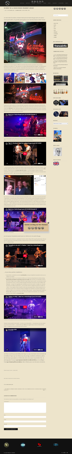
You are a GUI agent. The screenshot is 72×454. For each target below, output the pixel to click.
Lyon (12, 384)
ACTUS (23, 10)
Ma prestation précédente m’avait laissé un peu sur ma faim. (18, 279)
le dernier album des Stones (21, 170)
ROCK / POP (27, 10)
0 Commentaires (18, 10)
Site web (5, 424)
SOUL (55, 28)
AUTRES (55, 37)
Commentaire (6, 401)
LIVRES (44, 3)
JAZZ (54, 26)
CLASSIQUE (56, 33)
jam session (9, 384)
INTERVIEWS (61, 3)
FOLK (55, 30)
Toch (25, 324)
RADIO (67, 3)
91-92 (7, 291)
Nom (5, 415)
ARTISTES (28, 3)
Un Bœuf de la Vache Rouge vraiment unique (19, 8)
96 (10, 291)
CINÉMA (55, 35)
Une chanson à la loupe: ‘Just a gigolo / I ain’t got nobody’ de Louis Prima (60, 61)
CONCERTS (55, 3)
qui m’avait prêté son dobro (14, 362)
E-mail (5, 419)
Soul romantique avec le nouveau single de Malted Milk (35, 390)
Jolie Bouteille (23, 275)
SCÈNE (49, 3)
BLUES (55, 25)
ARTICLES (22, 3)
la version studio (20, 293)
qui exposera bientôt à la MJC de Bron (26, 360)
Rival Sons (11, 108)
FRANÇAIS (55, 32)
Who (5, 140)
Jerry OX (55, 67)
